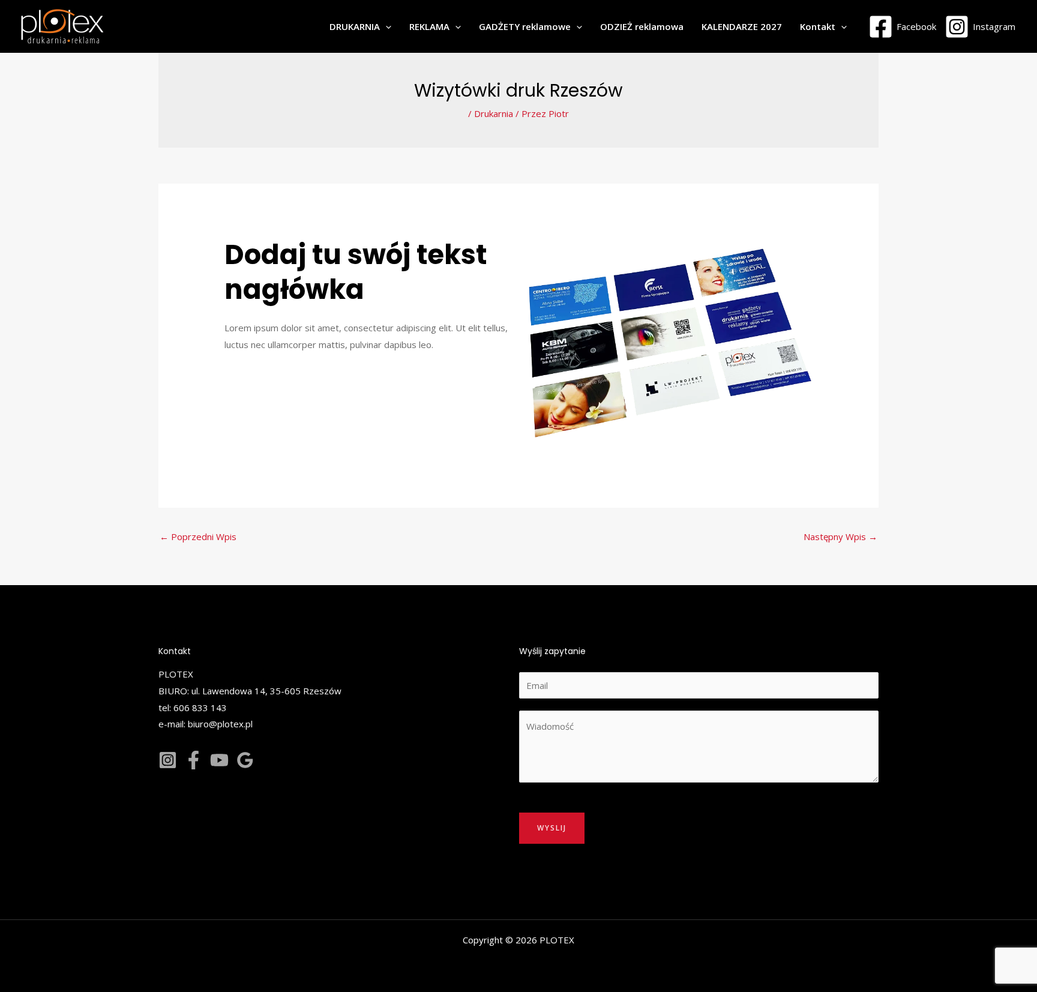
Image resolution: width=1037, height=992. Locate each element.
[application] (385, 26)
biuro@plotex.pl (220, 724)
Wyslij (552, 828)
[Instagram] (167, 760)
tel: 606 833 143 (192, 708)
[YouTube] (219, 760)
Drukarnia (493, 113)
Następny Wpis (840, 537)
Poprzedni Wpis (198, 537)
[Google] (245, 760)
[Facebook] (193, 760)
